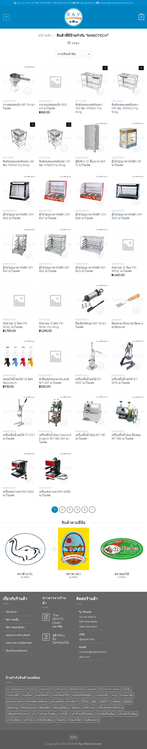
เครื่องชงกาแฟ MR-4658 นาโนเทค (54, 493)
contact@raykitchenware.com (116, 2)
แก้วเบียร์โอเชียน (106, 714)
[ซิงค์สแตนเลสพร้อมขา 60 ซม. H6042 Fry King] (19, 138)
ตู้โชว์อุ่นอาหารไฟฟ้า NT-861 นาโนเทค (18, 269)
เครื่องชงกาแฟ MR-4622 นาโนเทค (18, 493)
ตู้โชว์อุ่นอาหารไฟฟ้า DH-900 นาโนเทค (127, 216)
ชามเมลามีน (126, 695)
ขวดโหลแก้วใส (61, 695)
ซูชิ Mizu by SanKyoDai (60, 638)
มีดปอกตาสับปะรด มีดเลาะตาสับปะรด (127, 325)
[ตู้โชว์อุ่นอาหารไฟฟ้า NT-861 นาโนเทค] (19, 244)
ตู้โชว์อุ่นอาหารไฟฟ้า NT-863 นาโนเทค (90, 269)
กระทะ (126, 689)
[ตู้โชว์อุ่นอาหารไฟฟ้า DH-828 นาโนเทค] (91, 191)
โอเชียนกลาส (91, 720)
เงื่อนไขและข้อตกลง (16, 650)
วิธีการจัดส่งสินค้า (15, 627)
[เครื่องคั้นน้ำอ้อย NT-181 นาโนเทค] (91, 412)
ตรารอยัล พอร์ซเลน (37, 701)
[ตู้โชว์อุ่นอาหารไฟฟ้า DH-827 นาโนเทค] (55, 191)
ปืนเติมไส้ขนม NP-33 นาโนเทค (90, 325)
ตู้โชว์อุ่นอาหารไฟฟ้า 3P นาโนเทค (126, 163)
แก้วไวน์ (28, 720)
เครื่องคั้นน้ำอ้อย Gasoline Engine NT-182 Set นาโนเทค (55, 438)
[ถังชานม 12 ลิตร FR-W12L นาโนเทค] (19, 300)
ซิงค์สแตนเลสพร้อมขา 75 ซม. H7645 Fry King (54, 163)
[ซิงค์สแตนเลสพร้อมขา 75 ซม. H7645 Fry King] (55, 138)
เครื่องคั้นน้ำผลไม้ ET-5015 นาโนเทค (125, 381)
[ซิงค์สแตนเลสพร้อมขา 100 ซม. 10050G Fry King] (128, 82)
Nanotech (46, 689)
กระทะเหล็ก (13, 695)
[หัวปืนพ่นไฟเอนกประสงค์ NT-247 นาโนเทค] (55, 356)
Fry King (32, 689)
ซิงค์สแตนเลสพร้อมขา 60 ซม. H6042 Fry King (18, 163)
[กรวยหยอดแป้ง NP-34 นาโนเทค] (19, 82)
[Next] (144, 558)
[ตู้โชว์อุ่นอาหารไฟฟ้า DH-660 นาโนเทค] (19, 191)
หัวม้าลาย (89, 707)
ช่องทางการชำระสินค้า (18, 635)
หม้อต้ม (128, 701)
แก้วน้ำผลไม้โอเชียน (82, 714)
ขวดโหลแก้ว (42, 695)
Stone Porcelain (110, 689)
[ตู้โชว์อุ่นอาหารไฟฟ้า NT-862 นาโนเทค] (55, 244)
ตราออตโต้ (57, 701)
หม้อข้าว (104, 701)
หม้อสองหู (12, 707)
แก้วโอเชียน (13, 720)
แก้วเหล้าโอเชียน (128, 714)
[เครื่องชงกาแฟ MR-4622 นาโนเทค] (19, 468)
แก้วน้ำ (64, 714)
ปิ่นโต (85, 701)
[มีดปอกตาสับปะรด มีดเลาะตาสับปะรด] (128, 300)
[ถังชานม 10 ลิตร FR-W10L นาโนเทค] (128, 244)
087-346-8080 (42, 2)
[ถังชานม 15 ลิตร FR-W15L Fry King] (55, 300)
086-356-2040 (61, 2)
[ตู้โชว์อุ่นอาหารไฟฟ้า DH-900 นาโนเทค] (128, 191)
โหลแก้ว (61, 720)
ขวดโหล (27, 695)
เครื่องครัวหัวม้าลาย (17, 714)
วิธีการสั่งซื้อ (12, 619)
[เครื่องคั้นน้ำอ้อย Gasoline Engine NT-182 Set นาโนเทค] (55, 412)
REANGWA (76, 689)
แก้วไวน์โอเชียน (44, 720)
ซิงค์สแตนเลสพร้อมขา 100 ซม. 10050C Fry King (88, 108)
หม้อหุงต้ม (44, 707)
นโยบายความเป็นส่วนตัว (19, 642)
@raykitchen (87, 2)
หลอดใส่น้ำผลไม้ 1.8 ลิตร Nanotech (18, 381)
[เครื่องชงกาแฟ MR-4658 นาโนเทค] (55, 468)
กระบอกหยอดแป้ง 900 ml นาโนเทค (53, 106)
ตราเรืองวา (72, 701)
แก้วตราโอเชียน (48, 714)
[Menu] (6, 17)
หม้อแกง (76, 707)
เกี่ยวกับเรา (11, 612)
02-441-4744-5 (25, 2)
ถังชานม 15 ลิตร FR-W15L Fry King (51, 325)
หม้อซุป (116, 701)
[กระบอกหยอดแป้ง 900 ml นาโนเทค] (55, 82)
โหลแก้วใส (75, 720)
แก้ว (34, 714)
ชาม (114, 695)
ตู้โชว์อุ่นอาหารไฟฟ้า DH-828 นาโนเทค (91, 216)
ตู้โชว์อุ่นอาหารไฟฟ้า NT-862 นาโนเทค (54, 269)
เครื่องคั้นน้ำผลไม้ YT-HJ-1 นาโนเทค (19, 436)
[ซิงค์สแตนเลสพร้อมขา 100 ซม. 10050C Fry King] (91, 82)
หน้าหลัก (44, 35)
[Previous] (3, 558)
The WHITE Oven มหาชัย (58, 621)
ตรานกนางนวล (15, 701)
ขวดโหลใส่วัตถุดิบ (81, 695)
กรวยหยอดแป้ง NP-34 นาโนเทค (19, 106)
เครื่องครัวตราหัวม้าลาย (110, 707)
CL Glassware (15, 689)
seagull (91, 689)
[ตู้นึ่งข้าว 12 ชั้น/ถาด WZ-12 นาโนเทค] (91, 138)
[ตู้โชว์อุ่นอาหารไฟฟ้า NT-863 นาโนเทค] (91, 244)
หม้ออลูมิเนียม (60, 707)
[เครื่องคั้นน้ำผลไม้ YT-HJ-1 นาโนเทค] (19, 412)
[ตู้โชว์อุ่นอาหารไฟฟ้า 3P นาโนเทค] (128, 138)
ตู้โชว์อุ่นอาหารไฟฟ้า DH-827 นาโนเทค (55, 216)
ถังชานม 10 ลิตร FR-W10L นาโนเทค (124, 269)
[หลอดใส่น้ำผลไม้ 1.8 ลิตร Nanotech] (19, 356)
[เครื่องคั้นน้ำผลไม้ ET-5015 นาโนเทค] (128, 356)
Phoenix (61, 689)
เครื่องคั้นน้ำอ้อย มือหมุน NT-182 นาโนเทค (126, 436)
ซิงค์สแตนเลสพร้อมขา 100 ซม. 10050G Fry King (125, 108)
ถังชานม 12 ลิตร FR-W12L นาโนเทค (15, 325)
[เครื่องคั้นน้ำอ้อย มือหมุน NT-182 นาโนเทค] (128, 412)
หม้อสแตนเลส (28, 707)
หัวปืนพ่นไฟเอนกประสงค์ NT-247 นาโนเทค (54, 381)
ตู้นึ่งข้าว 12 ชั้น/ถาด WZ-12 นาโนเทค (90, 163)
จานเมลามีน (101, 695)
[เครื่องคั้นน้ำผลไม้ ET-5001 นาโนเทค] (91, 356)
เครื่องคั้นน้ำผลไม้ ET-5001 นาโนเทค (88, 381)
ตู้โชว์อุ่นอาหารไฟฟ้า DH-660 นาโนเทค (18, 216)
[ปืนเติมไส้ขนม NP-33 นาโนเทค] (91, 300)
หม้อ (94, 701)
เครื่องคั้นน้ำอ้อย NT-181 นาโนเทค (90, 436)
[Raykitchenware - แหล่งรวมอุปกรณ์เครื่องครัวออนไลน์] (73, 17)
